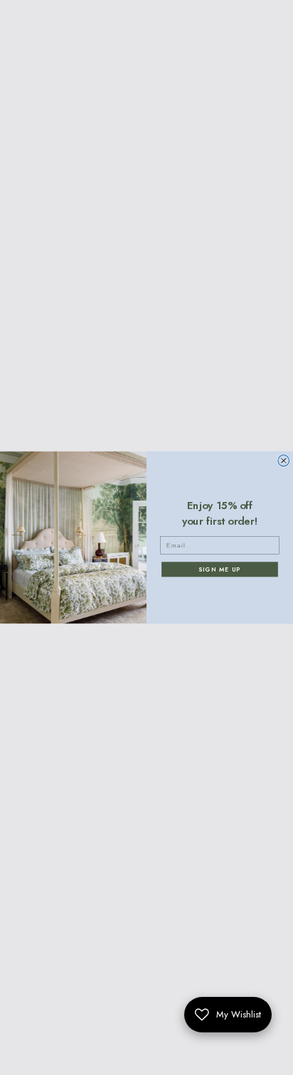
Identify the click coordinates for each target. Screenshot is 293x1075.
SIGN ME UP (219, 569)
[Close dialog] (283, 460)
